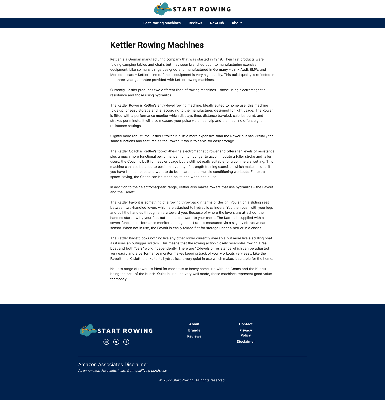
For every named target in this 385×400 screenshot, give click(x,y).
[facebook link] (126, 342)
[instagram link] (106, 342)
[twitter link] (116, 342)
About (237, 23)
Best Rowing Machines (162, 23)
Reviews (195, 23)
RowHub (217, 23)
